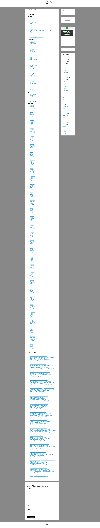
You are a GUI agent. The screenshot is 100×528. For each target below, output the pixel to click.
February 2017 (32, 211)
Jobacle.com (50, 2)
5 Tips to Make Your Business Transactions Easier (38, 358)
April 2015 (31, 236)
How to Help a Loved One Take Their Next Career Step (39, 425)
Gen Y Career (32, 56)
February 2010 (32, 306)
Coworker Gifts (32, 51)
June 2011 (31, 288)
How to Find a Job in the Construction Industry (37, 417)
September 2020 (32, 162)
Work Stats (31, 88)
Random (31, 72)
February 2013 (32, 265)
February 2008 (32, 333)
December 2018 (32, 186)
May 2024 (31, 112)
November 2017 (32, 201)
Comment (29, 488)
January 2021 (32, 157)
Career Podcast (32, 46)
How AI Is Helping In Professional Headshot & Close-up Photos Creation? (42, 400)
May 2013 (31, 261)
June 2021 (31, 152)
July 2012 (31, 273)
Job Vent (31, 61)
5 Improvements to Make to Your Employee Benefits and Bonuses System (42, 360)
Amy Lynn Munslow (33, 94)
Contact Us (31, 25)
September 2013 (32, 257)
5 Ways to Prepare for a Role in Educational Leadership (39, 399)
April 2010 (31, 304)
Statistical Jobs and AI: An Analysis (35, 392)
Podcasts (31, 70)
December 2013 (32, 253)
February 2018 (32, 197)
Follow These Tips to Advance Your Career (37, 453)
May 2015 (31, 235)
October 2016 (32, 216)
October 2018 (32, 188)
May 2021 (31, 153)
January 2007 (32, 348)
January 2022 (32, 144)
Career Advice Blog (33, 22)
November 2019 (32, 173)
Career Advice (32, 44)
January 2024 (32, 116)
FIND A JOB (31, 26)
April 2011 (31, 290)
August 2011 (32, 285)
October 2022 (32, 133)
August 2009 (32, 313)
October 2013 (32, 256)
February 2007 (32, 347)
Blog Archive (32, 21)
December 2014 (32, 241)
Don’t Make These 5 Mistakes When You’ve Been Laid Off (39, 411)
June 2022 (31, 138)
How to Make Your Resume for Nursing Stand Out (38, 398)
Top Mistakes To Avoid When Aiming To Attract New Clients (40, 372)
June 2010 (31, 301)
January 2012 (32, 280)
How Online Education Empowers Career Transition (38, 356)
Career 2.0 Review (33, 43)
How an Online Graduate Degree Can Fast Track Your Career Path (41, 473)
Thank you (31, 34)
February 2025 (32, 107)
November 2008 (32, 323)
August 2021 (32, 149)
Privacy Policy (32, 32)
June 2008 (31, 329)
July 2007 (31, 341)
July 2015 (31, 233)
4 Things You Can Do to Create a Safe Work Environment (39, 444)
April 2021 (31, 154)
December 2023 (32, 117)
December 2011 (32, 281)
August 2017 (32, 204)
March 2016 (32, 224)
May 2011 (31, 289)
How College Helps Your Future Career (36, 369)
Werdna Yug (32, 101)
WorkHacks (31, 89)
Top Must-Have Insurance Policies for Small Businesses (39, 431)
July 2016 (31, 219)
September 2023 (32, 121)
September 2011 (32, 284)
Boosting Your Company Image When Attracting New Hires (40, 367)
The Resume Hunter (33, 78)
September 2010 (32, 298)
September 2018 (32, 189)
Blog (30, 20)
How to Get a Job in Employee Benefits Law (37, 391)
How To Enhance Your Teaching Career (36, 436)
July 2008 (31, 328)
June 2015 (31, 234)
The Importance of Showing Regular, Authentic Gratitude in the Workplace (42, 460)
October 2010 (32, 297)
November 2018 (32, 187)
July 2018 (31, 192)
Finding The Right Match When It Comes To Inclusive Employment (41, 457)
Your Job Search (32, 90)
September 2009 (32, 312)
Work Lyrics (32, 85)
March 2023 (32, 128)
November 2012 (32, 268)
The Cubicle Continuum (34, 76)
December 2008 (32, 322)
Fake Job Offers (32, 53)
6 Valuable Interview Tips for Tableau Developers (38, 376)
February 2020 (32, 170)
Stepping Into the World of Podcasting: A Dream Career (39, 373)
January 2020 (32, 171)
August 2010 (32, 299)
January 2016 (32, 226)
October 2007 (32, 338)
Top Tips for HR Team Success (35, 461)
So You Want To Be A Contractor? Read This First (38, 409)
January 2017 (32, 212)
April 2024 (31, 113)
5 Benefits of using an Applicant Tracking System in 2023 (39, 469)
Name (28, 501)
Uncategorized (32, 80)
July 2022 (31, 137)
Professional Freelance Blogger (35, 33)
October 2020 (32, 161)
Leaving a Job (32, 66)
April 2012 (31, 276)
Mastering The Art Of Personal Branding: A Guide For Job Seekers (41, 415)
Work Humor (32, 84)
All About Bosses (32, 41)
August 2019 (32, 177)
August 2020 (32, 163)
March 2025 (32, 106)
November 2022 (32, 132)
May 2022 (31, 139)
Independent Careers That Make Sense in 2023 (37, 472)
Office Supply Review (33, 69)
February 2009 (32, 320)
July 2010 (31, 300)
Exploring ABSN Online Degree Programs (36, 383)
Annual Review (32, 42)
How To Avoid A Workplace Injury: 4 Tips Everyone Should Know (40, 429)
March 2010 (32, 305)
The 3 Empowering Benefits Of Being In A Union (38, 452)
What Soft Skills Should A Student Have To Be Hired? (38, 420)
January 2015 (32, 240)
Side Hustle (31, 74)
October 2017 (32, 202)
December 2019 (32, 172)
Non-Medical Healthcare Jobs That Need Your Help (38, 405)
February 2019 (32, 184)
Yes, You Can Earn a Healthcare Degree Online (37, 408)
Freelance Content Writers (34, 28)
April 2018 (31, 195)
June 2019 (31, 179)
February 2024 (32, 115)
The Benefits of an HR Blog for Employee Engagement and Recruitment (42, 357)
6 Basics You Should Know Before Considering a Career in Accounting (41, 456)
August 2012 (32, 272)
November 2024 (32, 108)
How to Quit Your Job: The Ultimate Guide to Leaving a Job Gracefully (41, 30)
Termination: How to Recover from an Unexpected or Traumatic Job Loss (42, 471)
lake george (32, 31)
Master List (32, 67)
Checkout (31, 23)
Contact (31, 24)
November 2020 (32, 160)
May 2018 (31, 194)
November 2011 (32, 282)
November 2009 (32, 309)
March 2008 (32, 332)
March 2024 (32, 114)
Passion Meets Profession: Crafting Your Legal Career (39, 404)
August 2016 (32, 218)
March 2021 (32, 155)
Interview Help (32, 60)
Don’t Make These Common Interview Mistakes (37, 401)
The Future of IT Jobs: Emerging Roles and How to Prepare (39, 390)
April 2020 (31, 168)
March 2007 (32, 346)
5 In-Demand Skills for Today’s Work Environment (38, 465)
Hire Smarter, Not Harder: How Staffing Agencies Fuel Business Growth (42, 388)
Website (28, 509)
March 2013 (32, 264)
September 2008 (32, 325)
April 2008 (31, 331)
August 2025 (32, 105)
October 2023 (32, 120)
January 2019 (32, 185)
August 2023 (32, 122)
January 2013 (32, 266)
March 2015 (32, 237)
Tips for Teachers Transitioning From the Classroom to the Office (41, 470)
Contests (31, 50)
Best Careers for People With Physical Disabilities (38, 364)
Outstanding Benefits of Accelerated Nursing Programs (39, 476)
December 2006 (32, 349)
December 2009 (32, 308)
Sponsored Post (32, 75)
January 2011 (32, 293)
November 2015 (32, 228)
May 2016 (31, 221)
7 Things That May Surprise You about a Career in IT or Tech (40, 406)
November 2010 (32, 296)
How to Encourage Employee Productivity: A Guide (38, 462)
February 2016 (32, 225)
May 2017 (31, 208)
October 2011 (32, 283)
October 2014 (32, 243)
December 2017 (32, 200)
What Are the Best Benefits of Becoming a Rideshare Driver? (40, 438)
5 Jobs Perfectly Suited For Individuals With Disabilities (39, 440)
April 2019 (31, 181)
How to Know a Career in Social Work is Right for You (39, 380)
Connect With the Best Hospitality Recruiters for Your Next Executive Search (42, 368)
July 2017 (31, 205)
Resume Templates (33, 73)
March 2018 (32, 196)
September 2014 (32, 244)
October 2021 (32, 147)
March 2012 (32, 277)
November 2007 (32, 337)
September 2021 (32, 148)
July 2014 (31, 245)
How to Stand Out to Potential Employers (37, 439)
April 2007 (31, 345)
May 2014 (31, 248)
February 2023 (32, 129)
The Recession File (33, 77)
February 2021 (32, 156)
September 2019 (32, 176)
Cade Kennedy (32, 97)
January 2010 (32, 307)
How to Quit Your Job (33, 29)
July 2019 (31, 178)
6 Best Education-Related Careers (35, 422)
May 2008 (31, 330)
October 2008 (32, 324)
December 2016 (32, 213)
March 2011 (32, 291)
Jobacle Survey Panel (33, 65)
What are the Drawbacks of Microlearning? (37, 455)
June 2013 (31, 260)
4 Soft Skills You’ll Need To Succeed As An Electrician (38, 428)
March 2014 (32, 250)
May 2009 (31, 316)
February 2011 (32, 292)
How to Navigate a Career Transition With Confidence (39, 445)
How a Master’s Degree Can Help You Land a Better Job (39, 396)
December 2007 (32, 336)
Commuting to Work (33, 49)
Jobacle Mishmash (33, 64)
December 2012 (32, 267)
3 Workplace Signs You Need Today (36, 361)
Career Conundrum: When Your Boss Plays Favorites (38, 448)
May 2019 (31, 180)
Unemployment (32, 81)
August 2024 (32, 109)
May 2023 (31, 125)
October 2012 (32, 269)
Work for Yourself (33, 83)
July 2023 (31, 123)
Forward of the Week (33, 54)
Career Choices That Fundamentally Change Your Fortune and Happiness (42, 464)
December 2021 (32, 145)
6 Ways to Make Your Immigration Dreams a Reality (38, 468)
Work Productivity (33, 86)
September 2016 (32, 217)
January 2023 (32, 130)
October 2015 (32, 229)
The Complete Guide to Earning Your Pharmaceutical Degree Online (41, 381)
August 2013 (32, 258)
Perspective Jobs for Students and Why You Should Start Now (40, 421)
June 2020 (31, 165)
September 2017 (32, 203)
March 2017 (32, 210)
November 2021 (32, 146)
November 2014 (32, 242)
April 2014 (31, 249)
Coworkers (31, 52)
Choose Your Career (33, 48)
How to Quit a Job (33, 58)
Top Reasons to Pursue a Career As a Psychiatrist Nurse (39, 377)
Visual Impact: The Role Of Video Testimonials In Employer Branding (41, 416)
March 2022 (32, 141)
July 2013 (31, 259)
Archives (31, 18)
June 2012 (31, 274)
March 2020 (32, 169)
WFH (30, 82)
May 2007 (31, 344)
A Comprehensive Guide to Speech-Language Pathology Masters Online (42, 382)
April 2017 (31, 209)
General (31, 57)
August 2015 (32, 232)
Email (28, 505)
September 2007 (32, 339)
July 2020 (31, 164)
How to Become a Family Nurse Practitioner (37, 397)
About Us (31, 17)
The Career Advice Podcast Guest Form (36, 36)
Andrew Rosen (32, 96)
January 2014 (32, 252)
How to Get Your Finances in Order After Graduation (38, 437)
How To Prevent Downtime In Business (36, 414)
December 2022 (32, 131)
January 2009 (32, 321)
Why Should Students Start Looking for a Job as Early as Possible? (41, 413)
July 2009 (31, 314)
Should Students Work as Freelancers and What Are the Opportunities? (42, 389)
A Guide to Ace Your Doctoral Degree (36, 393)
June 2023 (31, 124)
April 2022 (31, 140)
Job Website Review (33, 62)
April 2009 (31, 317)
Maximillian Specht (33, 100)
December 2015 (32, 227)
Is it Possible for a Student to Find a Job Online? (38, 412)
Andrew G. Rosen (32, 95)
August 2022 (32, 136)
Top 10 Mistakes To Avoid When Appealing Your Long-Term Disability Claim (42, 449)
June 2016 (31, 220)
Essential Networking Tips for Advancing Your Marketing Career (40, 359)
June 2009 (31, 315)
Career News (32, 45)
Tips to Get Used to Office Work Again (36, 407)
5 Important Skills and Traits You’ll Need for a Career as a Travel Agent (42, 454)
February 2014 (32, 251)
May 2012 (31, 275)
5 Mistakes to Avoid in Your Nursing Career (37, 379)
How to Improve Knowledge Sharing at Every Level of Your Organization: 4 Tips (43, 430)
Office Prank (32, 68)
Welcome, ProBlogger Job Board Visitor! (36, 37)
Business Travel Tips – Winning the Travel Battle (38, 463)
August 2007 (32, 340)
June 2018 (31, 193)
